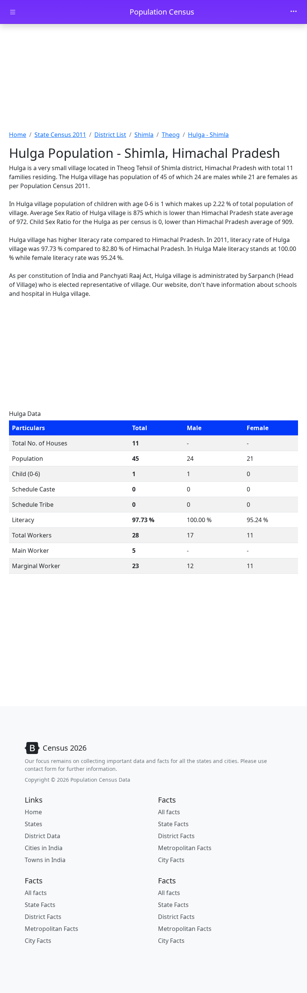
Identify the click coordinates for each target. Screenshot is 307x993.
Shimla (144, 135)
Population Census (162, 12)
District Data (42, 836)
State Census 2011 (60, 135)
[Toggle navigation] (293, 11)
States (33, 824)
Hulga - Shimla (208, 135)
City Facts (171, 860)
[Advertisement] (153, 79)
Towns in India (45, 860)
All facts (169, 812)
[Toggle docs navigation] (12, 12)
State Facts (173, 824)
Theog (171, 135)
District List (110, 135)
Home (17, 135)
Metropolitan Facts (185, 848)
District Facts (176, 836)
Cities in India (44, 848)
